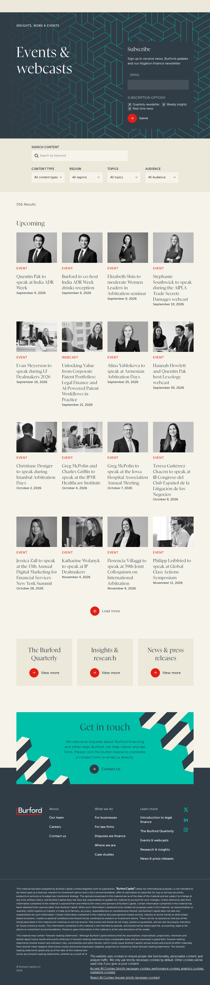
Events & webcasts (154, 840)
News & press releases (156, 858)
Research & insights (155, 849)
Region (75, 169)
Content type (43, 169)
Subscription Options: (147, 98)
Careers (55, 827)
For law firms (104, 827)
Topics (113, 169)
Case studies (104, 854)
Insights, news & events (37, 25)
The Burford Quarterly (157, 831)
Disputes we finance (110, 836)
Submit (143, 118)
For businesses (106, 817)
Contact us (57, 836)
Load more (111, 611)
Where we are (105, 845)
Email (133, 75)
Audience (153, 169)
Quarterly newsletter (146, 104)
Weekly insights (177, 104)
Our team (56, 817)
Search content (45, 147)
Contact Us (110, 769)
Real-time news (143, 108)
